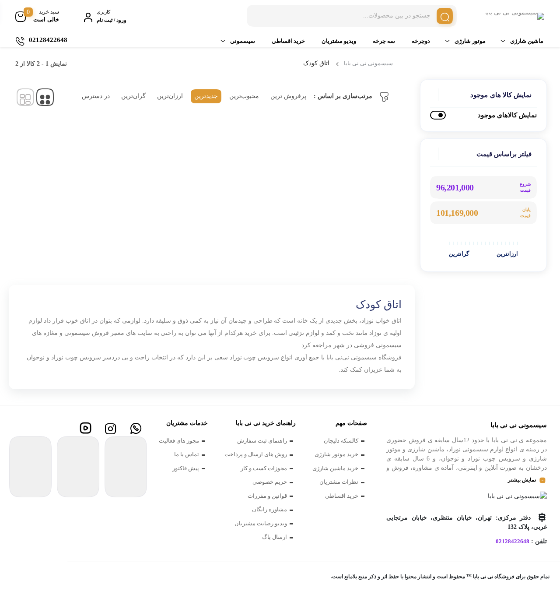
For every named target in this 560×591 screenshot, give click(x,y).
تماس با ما (186, 454)
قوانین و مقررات (267, 495)
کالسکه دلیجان (341, 440)
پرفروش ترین (288, 96)
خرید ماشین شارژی (335, 468)
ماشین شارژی (526, 41)
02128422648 (512, 541)
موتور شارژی (470, 41)
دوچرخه (421, 41)
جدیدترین (206, 96)
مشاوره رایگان (269, 509)
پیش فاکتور (185, 468)
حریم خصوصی (269, 481)
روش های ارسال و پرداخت (255, 454)
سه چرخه (384, 41)
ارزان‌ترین (170, 96)
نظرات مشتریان (338, 481)
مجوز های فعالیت (179, 440)
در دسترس (96, 96)
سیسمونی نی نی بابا (368, 63)
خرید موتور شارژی (336, 454)
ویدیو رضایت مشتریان (260, 523)
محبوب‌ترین (244, 96)
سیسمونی (242, 41)
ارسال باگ (274, 537)
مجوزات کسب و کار (264, 468)
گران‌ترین (133, 96)
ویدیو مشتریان (339, 41)
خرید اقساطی (288, 41)
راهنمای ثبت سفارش (262, 440)
